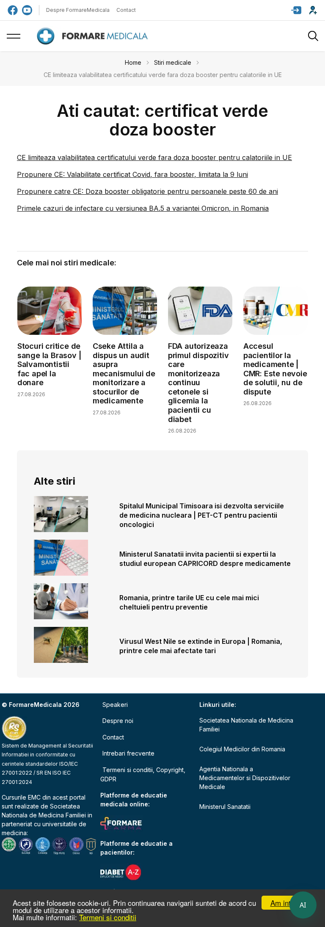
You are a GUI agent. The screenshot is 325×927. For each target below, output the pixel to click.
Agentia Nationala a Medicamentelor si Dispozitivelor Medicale (244, 777)
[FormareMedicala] (93, 36)
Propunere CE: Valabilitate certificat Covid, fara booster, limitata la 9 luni (132, 174)
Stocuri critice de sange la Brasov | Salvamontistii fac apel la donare (49, 364)
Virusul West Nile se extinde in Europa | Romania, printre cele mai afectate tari (200, 646)
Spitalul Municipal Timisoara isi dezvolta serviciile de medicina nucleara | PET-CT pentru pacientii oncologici (201, 515)
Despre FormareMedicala (78, 10)
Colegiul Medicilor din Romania (242, 749)
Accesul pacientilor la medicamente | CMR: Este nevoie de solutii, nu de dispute (275, 369)
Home (133, 62)
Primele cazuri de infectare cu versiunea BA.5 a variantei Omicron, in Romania (143, 208)
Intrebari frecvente (128, 753)
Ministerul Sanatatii (225, 806)
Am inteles (287, 902)
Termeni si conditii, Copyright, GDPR (142, 774)
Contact (126, 10)
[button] (296, 10)
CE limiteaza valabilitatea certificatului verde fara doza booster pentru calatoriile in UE (154, 157)
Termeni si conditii (107, 917)
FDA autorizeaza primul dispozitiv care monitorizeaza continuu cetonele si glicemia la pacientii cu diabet (198, 383)
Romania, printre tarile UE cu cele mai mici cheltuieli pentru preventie (189, 602)
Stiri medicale (172, 62)
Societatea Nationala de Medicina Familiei (246, 725)
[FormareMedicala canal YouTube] (27, 10)
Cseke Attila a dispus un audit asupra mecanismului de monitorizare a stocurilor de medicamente (124, 374)
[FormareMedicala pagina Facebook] (13, 10)
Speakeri (115, 704)
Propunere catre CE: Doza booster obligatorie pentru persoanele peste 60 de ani (147, 191)
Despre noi (117, 720)
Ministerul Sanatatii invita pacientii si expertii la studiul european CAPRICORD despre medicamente (205, 559)
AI (303, 905)
